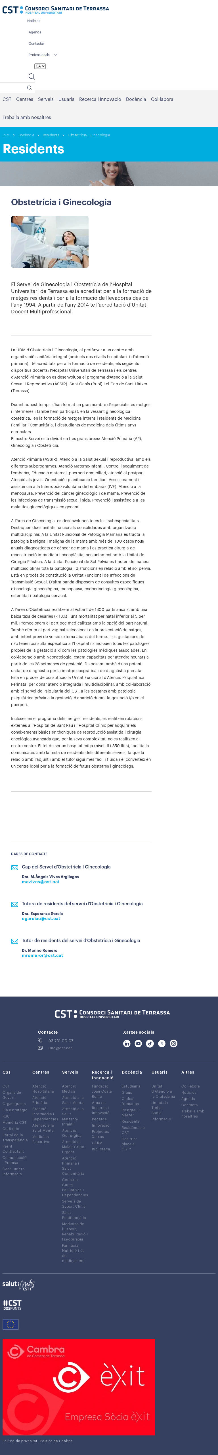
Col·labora (162, 99)
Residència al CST (134, 1130)
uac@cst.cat (60, 1048)
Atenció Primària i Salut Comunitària (73, 1165)
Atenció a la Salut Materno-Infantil (73, 1116)
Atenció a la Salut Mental (43, 1127)
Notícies (33, 21)
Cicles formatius (130, 1101)
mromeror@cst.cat (42, 955)
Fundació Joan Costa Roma (102, 1091)
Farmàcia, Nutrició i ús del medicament (73, 1253)
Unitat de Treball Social (160, 1107)
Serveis (46, 99)
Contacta (189, 1104)
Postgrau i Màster (131, 1112)
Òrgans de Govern (12, 1095)
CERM (97, 1142)
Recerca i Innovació (100, 99)
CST (7, 99)
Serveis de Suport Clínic (74, 1203)
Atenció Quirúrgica (71, 1133)
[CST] (56, 10)
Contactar (36, 43)
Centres (24, 99)
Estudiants (131, 1086)
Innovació (101, 1125)
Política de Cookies (56, 1440)
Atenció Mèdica (69, 1088)
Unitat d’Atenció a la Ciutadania (163, 1091)
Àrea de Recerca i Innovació (101, 1107)
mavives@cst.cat (41, 882)
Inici (6, 135)
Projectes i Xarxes (102, 1134)
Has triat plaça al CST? (129, 1144)
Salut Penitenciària (74, 1215)
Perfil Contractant (13, 1148)
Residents (51, 135)
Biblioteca (101, 1149)
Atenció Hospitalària (43, 1088)
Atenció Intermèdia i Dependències (45, 1114)
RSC (6, 1116)
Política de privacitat (20, 1440)
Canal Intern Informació (14, 1171)
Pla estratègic (15, 1110)
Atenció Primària (39, 1100)
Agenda (35, 32)
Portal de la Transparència (15, 1137)
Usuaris (66, 99)
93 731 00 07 (61, 1040)
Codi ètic (11, 1128)
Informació (161, 1119)
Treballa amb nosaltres (27, 117)
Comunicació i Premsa (15, 1160)
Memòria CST (15, 1122)
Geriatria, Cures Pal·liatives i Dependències (75, 1187)
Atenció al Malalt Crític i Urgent (74, 1147)
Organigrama (14, 1103)
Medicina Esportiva (40, 1139)
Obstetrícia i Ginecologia (89, 135)
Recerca (99, 1119)
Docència (136, 99)
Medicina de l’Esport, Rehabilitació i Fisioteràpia (75, 1231)
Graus (127, 1092)
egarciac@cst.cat (41, 919)
